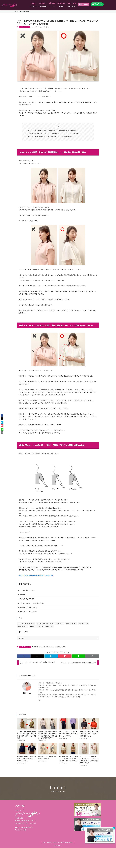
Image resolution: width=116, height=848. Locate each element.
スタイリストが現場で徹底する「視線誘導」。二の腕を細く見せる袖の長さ (52, 130)
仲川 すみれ (26, 693)
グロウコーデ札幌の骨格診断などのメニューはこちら (36, 575)
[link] (40, 700)
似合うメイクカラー (71, 623)
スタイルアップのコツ (24, 27)
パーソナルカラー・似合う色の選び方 (32, 603)
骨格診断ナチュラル (47, 626)
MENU (54, 842)
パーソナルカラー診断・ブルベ (45, 623)
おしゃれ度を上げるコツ (28, 590)
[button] (24, 656)
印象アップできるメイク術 (28, 607)
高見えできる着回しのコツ (28, 612)
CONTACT (60, 842)
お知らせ (23, 594)
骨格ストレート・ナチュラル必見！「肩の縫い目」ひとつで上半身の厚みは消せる (54, 133)
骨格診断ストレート (34, 626)
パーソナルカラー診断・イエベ (26, 623)
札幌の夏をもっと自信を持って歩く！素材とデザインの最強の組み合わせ (51, 136)
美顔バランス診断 (83, 623)
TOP (44, 842)
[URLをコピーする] (92, 656)
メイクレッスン (59, 623)
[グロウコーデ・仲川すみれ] (10, 5)
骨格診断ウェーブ (22, 626)
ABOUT (49, 842)
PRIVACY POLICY (69, 842)
